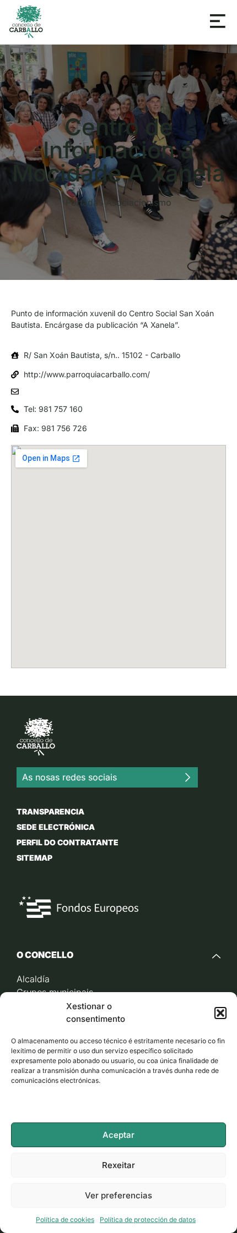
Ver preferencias (118, 1195)
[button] (220, 1013)
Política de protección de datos (148, 1219)
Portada (82, 202)
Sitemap (34, 857)
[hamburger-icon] (218, 22)
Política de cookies (65, 1219)
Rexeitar (118, 1165)
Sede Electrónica (56, 827)
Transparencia (50, 811)
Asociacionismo (138, 202)
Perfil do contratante (67, 842)
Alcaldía (33, 978)
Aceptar (118, 1135)
